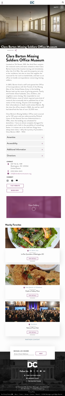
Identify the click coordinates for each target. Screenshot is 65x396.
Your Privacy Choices (6, 394)
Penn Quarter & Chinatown (33, 287)
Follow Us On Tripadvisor (43, 371)
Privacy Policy (31, 392)
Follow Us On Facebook (30, 371)
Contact (32, 394)
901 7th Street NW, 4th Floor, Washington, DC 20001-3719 (32, 387)
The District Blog (34, 381)
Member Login (33, 378)
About (16, 394)
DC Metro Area (33, 250)
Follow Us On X (33, 371)
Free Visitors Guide (33, 375)
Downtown (34, 324)
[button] (15, 185)
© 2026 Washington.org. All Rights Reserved (52, 394)
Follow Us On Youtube (40, 371)
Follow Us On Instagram (36, 371)
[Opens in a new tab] (9, 181)
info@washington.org (38, 388)
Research (38, 394)
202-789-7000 (25, 388)
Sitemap (26, 394)
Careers (21, 394)
